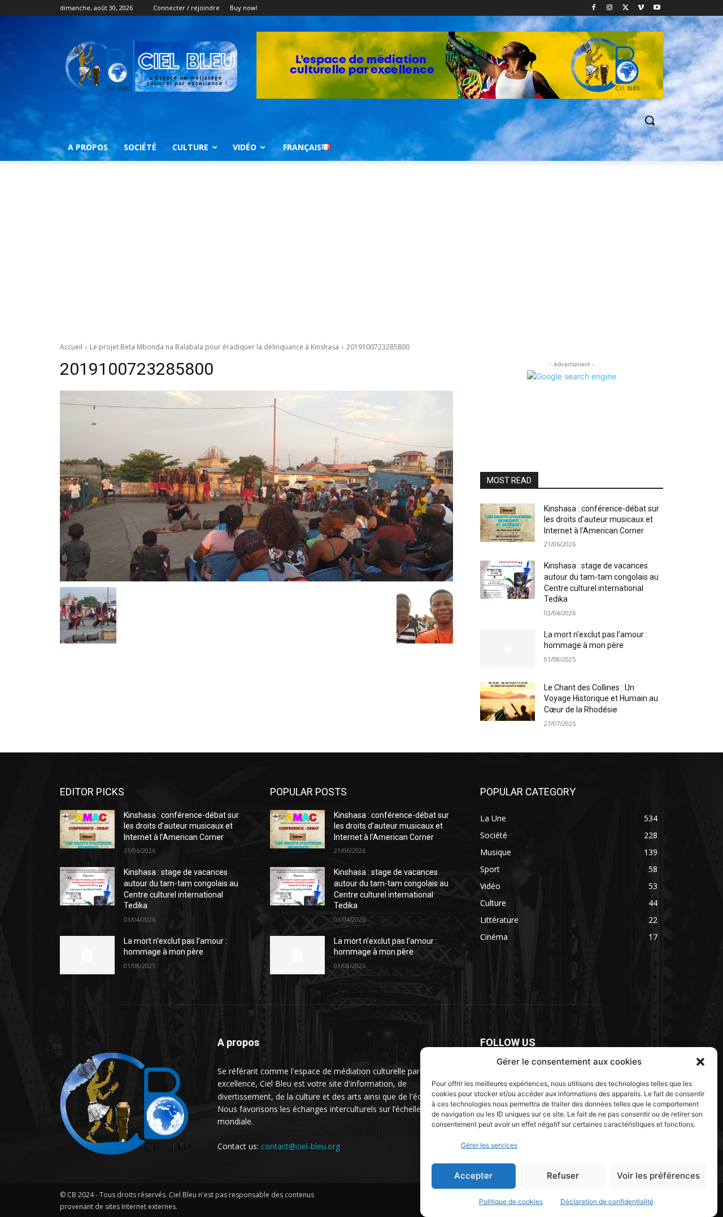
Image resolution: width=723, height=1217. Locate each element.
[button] (700, 1061)
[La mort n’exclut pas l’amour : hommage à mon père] (507, 648)
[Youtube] (656, 8)
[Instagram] (609, 8)
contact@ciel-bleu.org (300, 1146)
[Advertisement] (361, 246)
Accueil (71, 347)
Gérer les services (489, 1145)
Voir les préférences (658, 1176)
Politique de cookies (511, 1201)
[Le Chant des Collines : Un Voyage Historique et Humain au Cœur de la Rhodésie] (507, 701)
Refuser (563, 1176)
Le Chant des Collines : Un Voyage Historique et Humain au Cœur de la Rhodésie (601, 698)
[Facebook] (593, 8)
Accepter (473, 1176)
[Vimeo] (640, 8)
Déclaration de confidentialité (607, 1201)
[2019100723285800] (256, 486)
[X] (625, 8)
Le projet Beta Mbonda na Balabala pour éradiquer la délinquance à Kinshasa (214, 347)
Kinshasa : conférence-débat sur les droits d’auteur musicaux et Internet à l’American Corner (601, 519)
